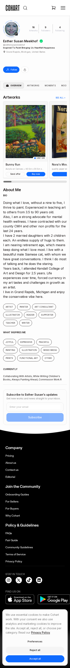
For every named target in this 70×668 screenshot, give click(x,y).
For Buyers (12, 508)
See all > (60, 97)
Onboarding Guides (17, 494)
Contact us (11, 470)
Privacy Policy (13, 561)
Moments (50, 85)
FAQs (8, 533)
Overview (15, 85)
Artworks (33, 85)
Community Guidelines (19, 547)
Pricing (9, 456)
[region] (35, 142)
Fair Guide (11, 540)
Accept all (35, 658)
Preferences (35, 641)
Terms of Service (15, 554)
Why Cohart (12, 516)
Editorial (10, 477)
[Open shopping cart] (54, 8)
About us (10, 463)
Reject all (35, 650)
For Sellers (11, 501)
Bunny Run (13, 164)
